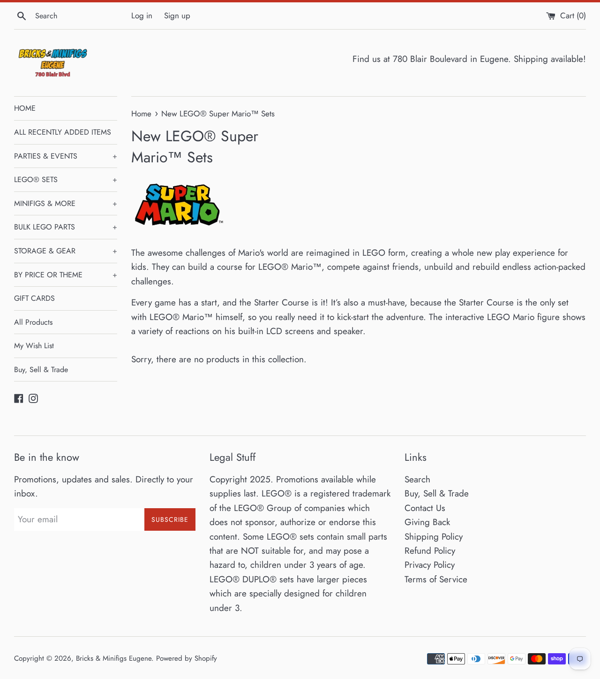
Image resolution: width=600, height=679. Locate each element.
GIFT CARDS (34, 298)
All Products (33, 322)
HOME (25, 108)
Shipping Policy (434, 536)
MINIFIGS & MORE (65, 203)
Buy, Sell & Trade (41, 369)
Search (417, 479)
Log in (141, 15)
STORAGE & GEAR (65, 250)
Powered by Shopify (186, 658)
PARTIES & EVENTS (65, 156)
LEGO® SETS (65, 179)
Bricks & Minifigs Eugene (113, 658)
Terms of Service (436, 579)
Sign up (177, 15)
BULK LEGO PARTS (65, 226)
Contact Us (425, 508)
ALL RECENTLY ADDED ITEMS (62, 132)
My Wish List (34, 345)
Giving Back (427, 522)
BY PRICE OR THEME (65, 274)
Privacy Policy (430, 564)
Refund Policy (430, 550)
